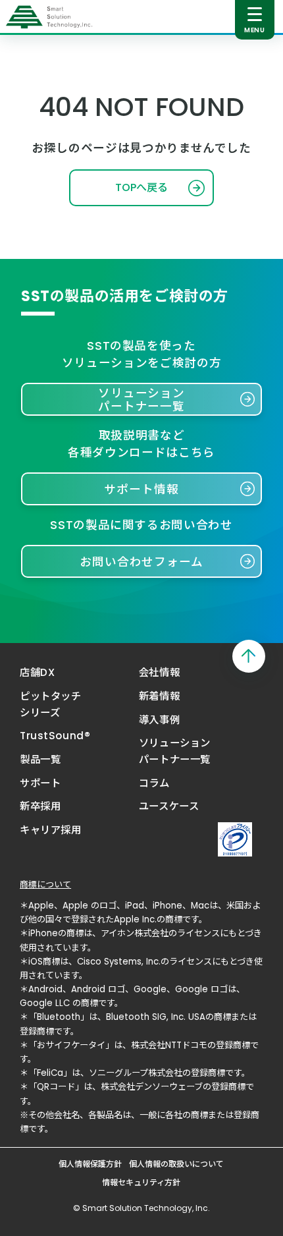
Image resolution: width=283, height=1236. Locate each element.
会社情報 (159, 672)
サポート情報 (141, 489)
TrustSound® (55, 736)
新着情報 (159, 696)
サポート (40, 783)
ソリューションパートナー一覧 (141, 399)
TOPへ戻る (141, 187)
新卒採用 (40, 806)
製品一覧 (40, 759)
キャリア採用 (50, 830)
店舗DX (37, 672)
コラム (154, 783)
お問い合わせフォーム (141, 561)
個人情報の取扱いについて (176, 1164)
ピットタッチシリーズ (50, 704)
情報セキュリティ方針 (141, 1182)
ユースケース (169, 806)
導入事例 (159, 720)
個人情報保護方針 (90, 1164)
